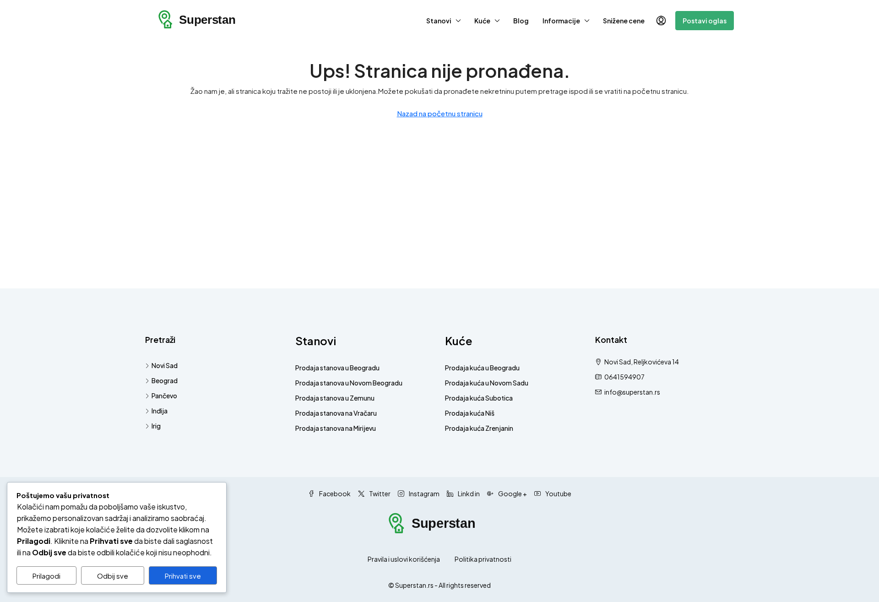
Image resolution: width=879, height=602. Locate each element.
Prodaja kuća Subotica (479, 398)
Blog (521, 20)
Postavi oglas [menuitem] (705, 20)
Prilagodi (46, 575)
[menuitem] (661, 20)
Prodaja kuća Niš (469, 413)
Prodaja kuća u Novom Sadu (486, 383)
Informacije (561, 20)
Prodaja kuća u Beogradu (482, 367)
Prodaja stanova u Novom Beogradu (348, 383)
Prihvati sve (183, 575)
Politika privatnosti (483, 559)
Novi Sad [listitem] (165, 365)
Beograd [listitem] (165, 380)
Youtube (557, 493)
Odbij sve (112, 575)
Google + (512, 493)
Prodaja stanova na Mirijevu (335, 428)
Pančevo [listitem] (164, 395)
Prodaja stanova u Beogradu (337, 367)
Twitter (379, 493)
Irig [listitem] (156, 426)
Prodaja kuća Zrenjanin (479, 428)
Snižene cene (624, 20)
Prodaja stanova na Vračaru (336, 413)
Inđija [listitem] (160, 411)
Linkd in (468, 493)
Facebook (334, 493)
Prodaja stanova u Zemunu (334, 398)
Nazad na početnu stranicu (440, 113)
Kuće (482, 20)
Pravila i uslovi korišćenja (404, 559)
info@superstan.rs (632, 392)
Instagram (424, 493)
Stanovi (438, 20)
